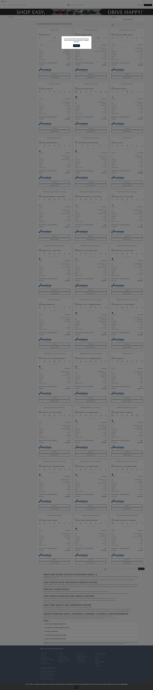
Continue (76, 45)
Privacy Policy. (124, 684)
